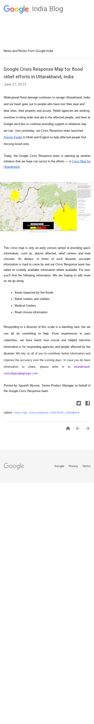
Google (59, 466)
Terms (86, 466)
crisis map (20, 412)
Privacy (73, 466)
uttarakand (72, 412)
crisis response (39, 412)
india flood (57, 412)
